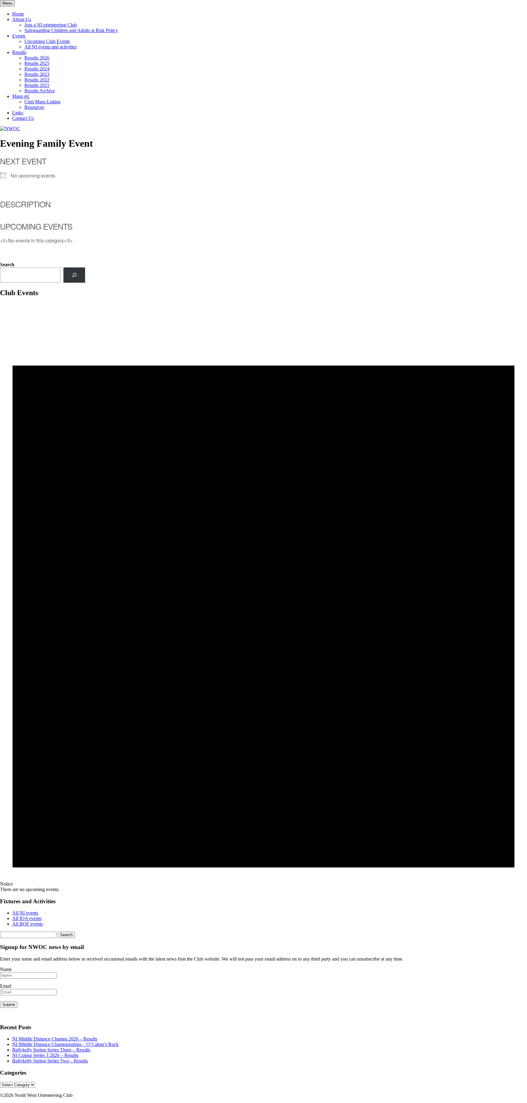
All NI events (25, 912)
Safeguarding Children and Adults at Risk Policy (71, 30)
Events (18, 35)
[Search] (74, 274)
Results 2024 (36, 68)
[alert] (263, 597)
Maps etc (21, 96)
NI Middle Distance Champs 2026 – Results (54, 1038)
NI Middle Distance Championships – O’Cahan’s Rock (65, 1044)
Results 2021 (36, 85)
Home (18, 13)
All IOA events (26, 918)
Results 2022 (36, 79)
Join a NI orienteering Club (50, 24)
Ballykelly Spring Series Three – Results (51, 1049)
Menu (7, 3)
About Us (21, 19)
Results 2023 (36, 74)
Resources (34, 107)
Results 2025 (36, 63)
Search (7, 264)
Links (17, 112)
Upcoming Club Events (47, 41)
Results (19, 52)
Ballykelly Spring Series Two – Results (50, 1060)
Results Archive (39, 90)
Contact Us (23, 118)
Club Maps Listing (42, 101)
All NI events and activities (50, 46)
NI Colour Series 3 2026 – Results (45, 1055)
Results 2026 (36, 57)
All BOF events (27, 923)
